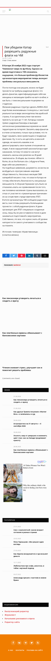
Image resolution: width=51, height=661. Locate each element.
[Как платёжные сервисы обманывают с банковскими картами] (25, 317)
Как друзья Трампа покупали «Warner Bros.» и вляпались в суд (30, 413)
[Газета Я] (27, 11)
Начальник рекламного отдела (20, 619)
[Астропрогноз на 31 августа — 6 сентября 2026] (6, 423)
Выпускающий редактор (17, 611)
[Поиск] (47, 11)
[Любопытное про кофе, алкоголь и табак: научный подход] (6, 565)
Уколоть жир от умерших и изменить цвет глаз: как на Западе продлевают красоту (30, 437)
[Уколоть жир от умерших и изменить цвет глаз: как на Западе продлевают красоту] (6, 435)
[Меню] (3, 11)
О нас (10, 650)
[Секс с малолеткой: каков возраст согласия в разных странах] (6, 529)
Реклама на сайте (35, 650)
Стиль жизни (11, 60)
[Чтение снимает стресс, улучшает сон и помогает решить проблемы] (25, 352)
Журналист (10, 615)
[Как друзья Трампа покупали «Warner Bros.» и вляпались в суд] (6, 411)
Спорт (4, 60)
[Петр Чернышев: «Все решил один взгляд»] (6, 541)
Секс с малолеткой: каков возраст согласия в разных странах (29, 531)
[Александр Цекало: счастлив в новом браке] (6, 577)
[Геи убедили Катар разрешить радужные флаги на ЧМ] (25, 31)
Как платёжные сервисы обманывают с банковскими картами (22, 334)
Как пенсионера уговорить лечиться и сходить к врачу (21, 299)
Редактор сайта (12, 622)
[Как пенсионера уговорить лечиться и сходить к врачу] (25, 283)
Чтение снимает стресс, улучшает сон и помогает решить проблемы (22, 369)
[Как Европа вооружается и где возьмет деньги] (6, 553)
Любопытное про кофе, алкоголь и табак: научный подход (29, 567)
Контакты (20, 650)
